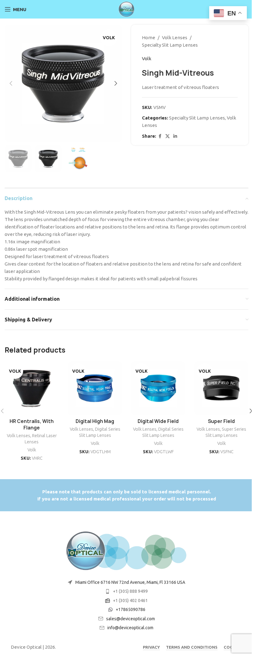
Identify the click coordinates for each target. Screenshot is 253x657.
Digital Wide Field (158, 421)
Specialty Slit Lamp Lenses (170, 45)
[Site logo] (126, 8)
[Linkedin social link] (175, 136)
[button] (11, 83)
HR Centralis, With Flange (32, 424)
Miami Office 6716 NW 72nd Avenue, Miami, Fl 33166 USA (130, 582)
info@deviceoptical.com (130, 627)
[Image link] (126, 550)
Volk (146, 58)
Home (148, 37)
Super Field (221, 421)
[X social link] (168, 136)
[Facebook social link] (160, 136)
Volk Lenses (174, 37)
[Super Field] (221, 388)
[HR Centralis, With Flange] (32, 388)
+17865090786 (130, 609)
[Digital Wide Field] (158, 388)
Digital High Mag (95, 421)
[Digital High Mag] (95, 388)
